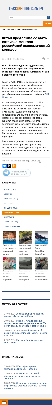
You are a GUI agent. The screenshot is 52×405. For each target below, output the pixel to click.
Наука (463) (9, 203)
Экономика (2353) (12, 226)
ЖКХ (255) (8, 194)
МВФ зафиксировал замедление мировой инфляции (20, 367)
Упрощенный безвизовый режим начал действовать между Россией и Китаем (25, 333)
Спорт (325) (9, 217)
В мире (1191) (10, 190)
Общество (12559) (12, 208)
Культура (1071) (11, 199)
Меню (48, 24)
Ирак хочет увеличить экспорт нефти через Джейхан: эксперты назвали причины (25, 385)
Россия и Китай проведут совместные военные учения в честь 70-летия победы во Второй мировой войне (25, 323)
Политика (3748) (11, 213)
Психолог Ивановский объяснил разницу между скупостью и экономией (23, 376)
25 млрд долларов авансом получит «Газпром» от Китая (24, 315)
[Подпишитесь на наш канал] (16, 177)
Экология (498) (11, 222)
